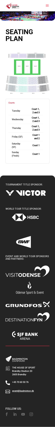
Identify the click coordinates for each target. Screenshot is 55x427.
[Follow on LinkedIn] (14, 414)
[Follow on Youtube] (23, 414)
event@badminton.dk (23, 391)
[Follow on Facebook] (6, 414)
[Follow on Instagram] (31, 414)
